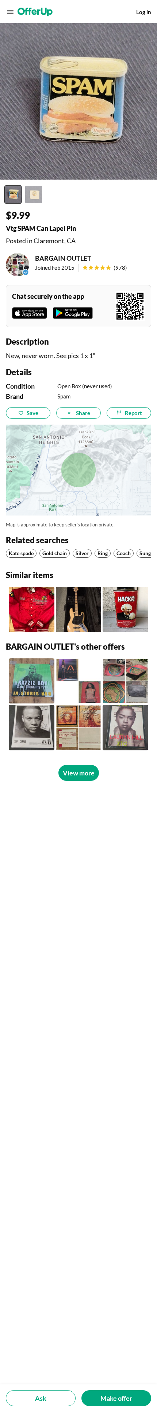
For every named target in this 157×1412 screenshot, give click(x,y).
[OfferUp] (35, 12)
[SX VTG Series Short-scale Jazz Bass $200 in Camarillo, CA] (79, 609)
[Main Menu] (10, 12)
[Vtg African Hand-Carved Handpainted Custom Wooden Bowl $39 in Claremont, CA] (125, 681)
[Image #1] (13, 194)
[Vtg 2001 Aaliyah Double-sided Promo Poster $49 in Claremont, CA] (79, 681)
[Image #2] (33, 194)
